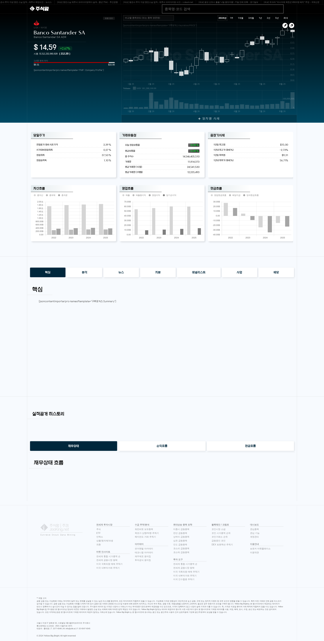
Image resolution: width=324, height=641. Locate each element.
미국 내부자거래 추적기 (108, 568)
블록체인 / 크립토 (220, 524)
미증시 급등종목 (181, 529)
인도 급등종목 (180, 544)
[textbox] (149, 18)
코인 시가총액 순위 (221, 533)
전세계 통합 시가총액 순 (108, 556)
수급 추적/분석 (142, 524)
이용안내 (254, 544)
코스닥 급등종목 (181, 552)
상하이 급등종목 (181, 537)
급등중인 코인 (218, 540)
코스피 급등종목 (181, 548)
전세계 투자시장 (104, 524)
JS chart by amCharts (132, 79)
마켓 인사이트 (103, 552)
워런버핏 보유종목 (144, 529)
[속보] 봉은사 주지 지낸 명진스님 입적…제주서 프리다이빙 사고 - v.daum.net (158, 2)
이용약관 (254, 552)
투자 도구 (178, 559)
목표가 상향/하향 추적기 (147, 533)
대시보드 (254, 524)
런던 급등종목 (180, 533)
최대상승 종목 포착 (182, 524)
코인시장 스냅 (218, 529)
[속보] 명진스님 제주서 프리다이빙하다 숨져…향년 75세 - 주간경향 (87, 2)
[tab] (47, 272)
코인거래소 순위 (220, 537)
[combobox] (148, 18)
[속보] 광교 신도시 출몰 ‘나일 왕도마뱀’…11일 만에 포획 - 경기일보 (228, 2)
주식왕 (42, 9)
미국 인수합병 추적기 (183, 579)
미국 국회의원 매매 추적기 (109, 564)
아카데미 (139, 544)
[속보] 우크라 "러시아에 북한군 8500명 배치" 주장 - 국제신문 (291, 2)
